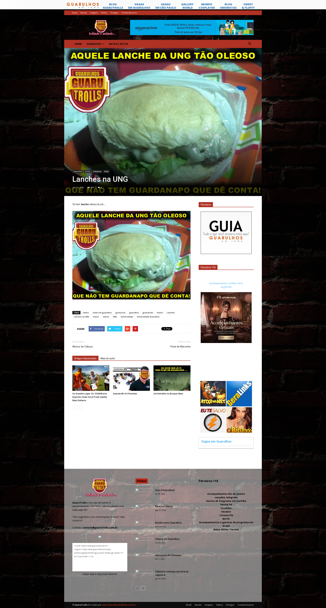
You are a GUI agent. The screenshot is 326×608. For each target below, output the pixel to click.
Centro (87, 171)
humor (160, 312)
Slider (106, 171)
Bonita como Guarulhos (168, 522)
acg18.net (226, 286)
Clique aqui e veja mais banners (100, 574)
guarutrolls (148, 312)
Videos (104, 12)
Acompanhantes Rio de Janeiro (226, 493)
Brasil (74, 12)
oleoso (106, 316)
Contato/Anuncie (129, 12)
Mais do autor (108, 358)
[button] (250, 44)
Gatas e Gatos (118, 43)
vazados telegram (226, 497)
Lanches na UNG (81, 316)
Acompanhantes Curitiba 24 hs (226, 283)
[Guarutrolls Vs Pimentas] (131, 378)
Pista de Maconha (180, 346)
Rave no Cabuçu (164, 506)
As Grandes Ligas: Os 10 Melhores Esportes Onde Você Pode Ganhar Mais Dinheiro (89, 397)
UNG (115, 316)
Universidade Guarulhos (148, 316)
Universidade (127, 316)
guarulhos (134, 312)
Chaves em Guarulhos (167, 539)
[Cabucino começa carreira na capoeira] (143, 576)
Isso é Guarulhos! (165, 490)
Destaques (97, 171)
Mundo (83, 12)
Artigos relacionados (85, 358)
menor (96, 316)
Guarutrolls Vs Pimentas (125, 393)
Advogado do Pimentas (168, 555)
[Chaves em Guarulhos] (143, 543)
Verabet (226, 511)
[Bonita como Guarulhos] (143, 527)
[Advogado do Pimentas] (143, 559)
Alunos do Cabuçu (82, 346)
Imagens (94, 12)
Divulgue (114, 12)
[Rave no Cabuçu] (143, 511)
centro (86, 312)
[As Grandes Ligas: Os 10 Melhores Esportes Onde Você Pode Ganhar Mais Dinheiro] (90, 378)
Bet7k (226, 518)
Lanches (171, 312)
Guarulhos (94, 43)
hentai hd (226, 504)
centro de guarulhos (102, 312)
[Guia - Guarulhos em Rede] (226, 253)
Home (78, 43)
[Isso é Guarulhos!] (143, 494)
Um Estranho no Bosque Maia (168, 393)
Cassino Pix (226, 515)
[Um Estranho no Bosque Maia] (172, 378)
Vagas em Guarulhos (216, 441)
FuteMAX (226, 508)
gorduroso (120, 312)
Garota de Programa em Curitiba (226, 501)
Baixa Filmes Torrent (226, 529)
